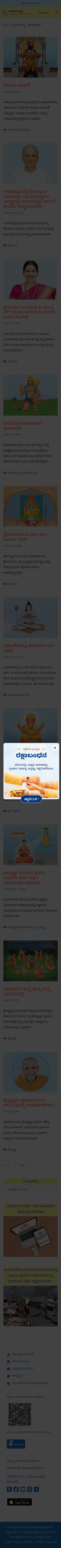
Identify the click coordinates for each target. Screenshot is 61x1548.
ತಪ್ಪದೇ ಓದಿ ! (31, 799)
